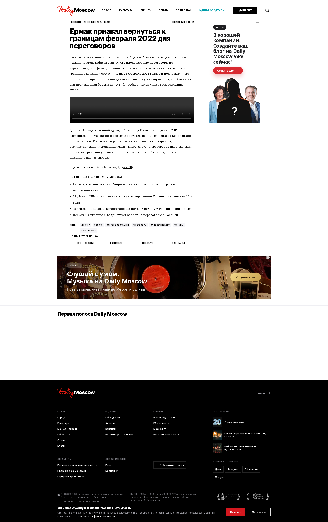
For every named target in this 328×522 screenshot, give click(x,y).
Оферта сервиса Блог (71, 476)
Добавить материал (172, 465)
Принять (235, 512)
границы (178, 225)
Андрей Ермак (88, 230)
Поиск (109, 465)
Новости (75, 22)
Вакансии (111, 429)
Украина (85, 225)
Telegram (233, 469)
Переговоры (139, 225)
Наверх (262, 393)
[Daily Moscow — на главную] (76, 393)
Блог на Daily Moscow (166, 434)
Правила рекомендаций (72, 471)
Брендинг (111, 471)
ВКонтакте (251, 469)
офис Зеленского (160, 225)
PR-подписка (161, 423)
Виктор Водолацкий (118, 225)
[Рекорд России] (258, 496)
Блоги (61, 446)
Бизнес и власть (67, 429)
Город (107, 10)
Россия (98, 225)
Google (219, 477)
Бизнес (145, 10)
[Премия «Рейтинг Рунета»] (228, 496)
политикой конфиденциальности (96, 516)
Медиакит (159, 429)
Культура (126, 10)
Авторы (110, 423)
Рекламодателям (164, 417)
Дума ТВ (125, 167)
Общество (183, 10)
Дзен (218, 469)
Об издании (112, 417)
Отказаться (259, 512)
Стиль (163, 10)
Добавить (246, 10)
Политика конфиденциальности (77, 465)
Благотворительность (119, 434)
